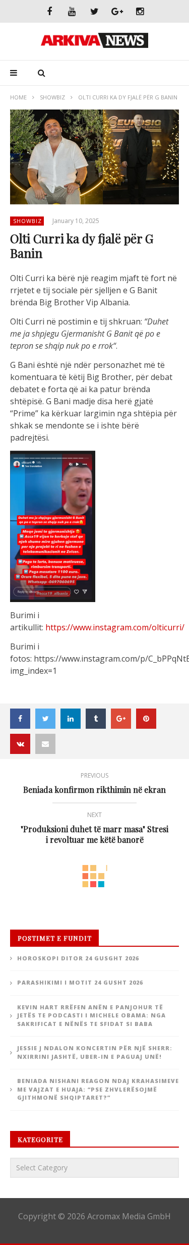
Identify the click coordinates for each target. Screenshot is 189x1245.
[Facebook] (49, 11)
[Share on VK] (20, 744)
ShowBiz (52, 97)
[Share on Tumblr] (96, 719)
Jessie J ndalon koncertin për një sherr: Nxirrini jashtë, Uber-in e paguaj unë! (94, 1052)
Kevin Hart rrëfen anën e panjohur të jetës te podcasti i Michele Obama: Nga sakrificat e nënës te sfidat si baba (91, 1015)
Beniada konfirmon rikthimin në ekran (94, 784)
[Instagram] (140, 11)
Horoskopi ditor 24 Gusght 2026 (78, 958)
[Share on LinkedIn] (70, 719)
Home (18, 97)
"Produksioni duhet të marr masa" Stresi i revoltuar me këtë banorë (94, 829)
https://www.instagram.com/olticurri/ (114, 627)
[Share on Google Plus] (121, 719)
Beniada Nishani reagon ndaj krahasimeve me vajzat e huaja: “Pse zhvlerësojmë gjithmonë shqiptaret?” (98, 1089)
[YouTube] (71, 11)
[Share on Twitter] (45, 719)
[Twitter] (94, 11)
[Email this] (45, 744)
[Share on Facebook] (20, 719)
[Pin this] (146, 719)
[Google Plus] (117, 11)
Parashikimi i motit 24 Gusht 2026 (80, 982)
